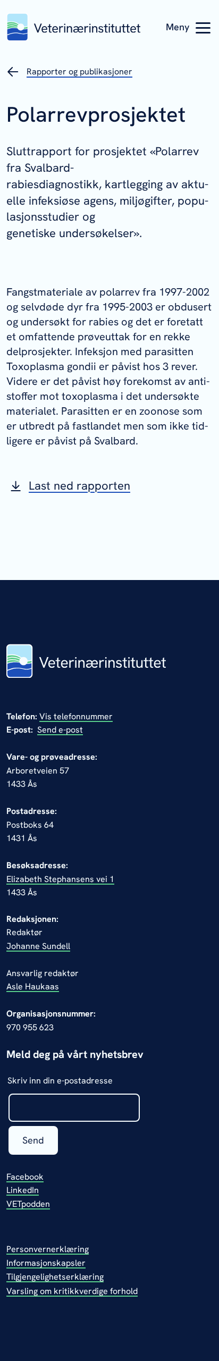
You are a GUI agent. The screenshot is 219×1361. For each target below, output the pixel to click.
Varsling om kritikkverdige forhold (72, 1291)
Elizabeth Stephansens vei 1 (60, 879)
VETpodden (28, 1203)
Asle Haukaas (32, 986)
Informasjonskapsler (46, 1262)
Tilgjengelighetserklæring (55, 1276)
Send (33, 1140)
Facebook (25, 1176)
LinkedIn (22, 1190)
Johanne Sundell (38, 946)
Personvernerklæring (47, 1249)
